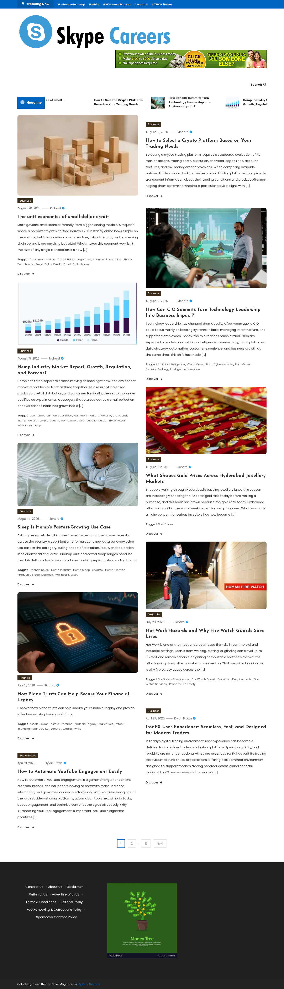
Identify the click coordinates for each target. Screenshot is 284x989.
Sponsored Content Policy (56, 917)
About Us (55, 886)
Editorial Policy (72, 902)
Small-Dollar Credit (48, 264)
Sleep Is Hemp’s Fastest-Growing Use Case (64, 527)
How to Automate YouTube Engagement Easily (69, 771)
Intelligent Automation (185, 369)
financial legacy (85, 724)
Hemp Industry (61, 570)
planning (24, 729)
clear (44, 724)
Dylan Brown (183, 718)
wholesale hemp (73, 4)
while (95, 4)
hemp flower (26, 420)
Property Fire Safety (182, 684)
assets (34, 724)
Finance (25, 678)
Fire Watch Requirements (234, 679)
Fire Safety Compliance (173, 679)
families (67, 724)
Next (160, 843)
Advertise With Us (65, 894)
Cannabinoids (39, 570)
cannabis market (85, 416)
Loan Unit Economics (107, 259)
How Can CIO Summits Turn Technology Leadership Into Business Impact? (178, 102)
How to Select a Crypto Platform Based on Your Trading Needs (106, 102)
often (119, 724)
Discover (24, 274)
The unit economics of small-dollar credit (63, 216)
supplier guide (96, 420)
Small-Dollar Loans (76, 264)
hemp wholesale (72, 420)
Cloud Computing (199, 364)
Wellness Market (118, 4)
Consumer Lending (42, 259)
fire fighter (154, 614)
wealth (142, 4)
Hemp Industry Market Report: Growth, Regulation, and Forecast (256, 102)
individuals (106, 724)
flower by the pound (113, 416)
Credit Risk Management (74, 259)
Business (25, 200)
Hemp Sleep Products (88, 570)
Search (256, 85)
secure (55, 729)
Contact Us (34, 886)
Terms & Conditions (41, 902)
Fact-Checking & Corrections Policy (54, 909)
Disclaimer (75, 886)
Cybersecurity (223, 364)
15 (146, 843)
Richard (55, 208)
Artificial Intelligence (171, 364)
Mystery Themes (89, 984)
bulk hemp (37, 416)
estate (55, 724)
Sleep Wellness (42, 575)
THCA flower (163, 4)
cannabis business (59, 416)
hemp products (48, 420)
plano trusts (40, 729)
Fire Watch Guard (203, 679)
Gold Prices (165, 524)
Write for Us (38, 894)
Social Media (28, 755)
